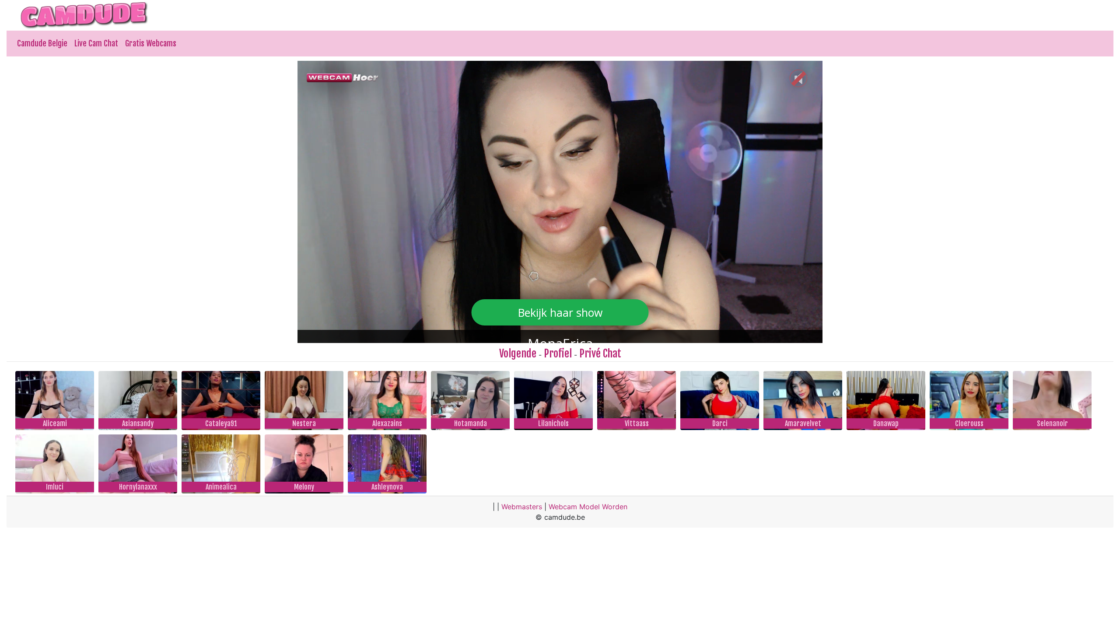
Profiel (558, 353)
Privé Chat (600, 353)
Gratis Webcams (150, 43)
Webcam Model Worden (588, 506)
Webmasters (521, 506)
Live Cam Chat (96, 43)
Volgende (517, 353)
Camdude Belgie (42, 43)
